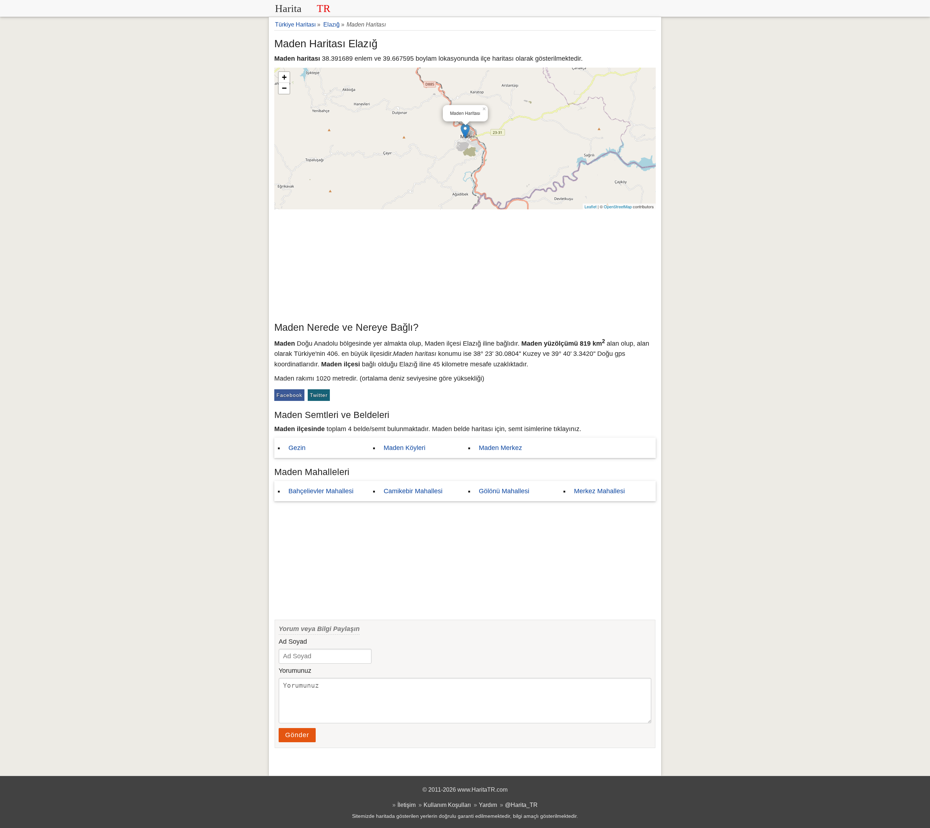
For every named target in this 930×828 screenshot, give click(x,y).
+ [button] (284, 77)
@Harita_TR (521, 804)
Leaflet (591, 206)
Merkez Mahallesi (599, 491)
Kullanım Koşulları (447, 804)
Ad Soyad (293, 641)
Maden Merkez (500, 447)
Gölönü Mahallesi (504, 491)
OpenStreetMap (618, 206)
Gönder (297, 735)
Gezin (297, 447)
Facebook (289, 395)
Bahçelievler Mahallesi (320, 491)
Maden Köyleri (404, 447)
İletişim (406, 804)
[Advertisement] (465, 264)
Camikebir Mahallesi (413, 491)
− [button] (284, 88)
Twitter (319, 395)
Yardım (488, 804)
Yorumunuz (295, 670)
